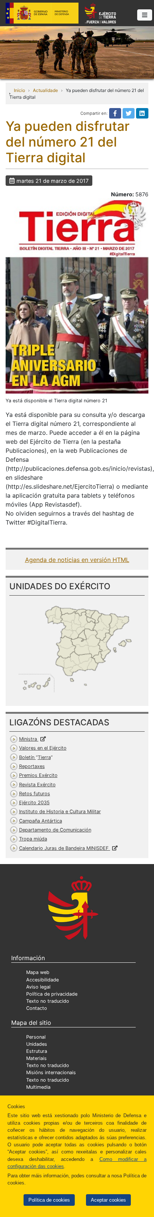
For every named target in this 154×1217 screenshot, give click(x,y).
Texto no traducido (47, 1001)
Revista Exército (37, 784)
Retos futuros (34, 793)
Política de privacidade (51, 994)
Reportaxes (32, 766)
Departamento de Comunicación (55, 830)
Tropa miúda (33, 839)
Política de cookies (49, 1200)
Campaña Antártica (40, 821)
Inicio (19, 90)
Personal (36, 1037)
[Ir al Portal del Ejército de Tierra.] (77, 52)
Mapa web (37, 972)
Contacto (36, 1008)
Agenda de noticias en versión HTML (77, 559)
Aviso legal (38, 987)
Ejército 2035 (34, 802)
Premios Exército (38, 775)
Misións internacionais (51, 1072)
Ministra (28, 739)
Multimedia (38, 1087)
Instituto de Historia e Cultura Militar (60, 811)
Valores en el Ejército (43, 748)
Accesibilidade (42, 980)
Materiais (36, 1058)
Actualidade (45, 90)
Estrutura (36, 1051)
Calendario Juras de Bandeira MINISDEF (64, 848)
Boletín (35, 757)
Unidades (36, 1044)
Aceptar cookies (108, 1200)
